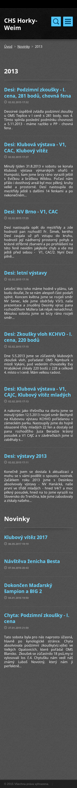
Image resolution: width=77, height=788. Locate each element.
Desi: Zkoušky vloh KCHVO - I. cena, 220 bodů (38, 337)
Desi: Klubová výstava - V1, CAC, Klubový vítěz (35, 147)
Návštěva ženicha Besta (32, 561)
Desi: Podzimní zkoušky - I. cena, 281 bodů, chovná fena (37, 92)
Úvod (8, 46)
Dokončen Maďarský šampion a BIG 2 (28, 588)
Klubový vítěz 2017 (25, 537)
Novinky (23, 46)
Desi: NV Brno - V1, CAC (31, 211)
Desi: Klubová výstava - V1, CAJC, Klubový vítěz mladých (37, 391)
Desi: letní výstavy (25, 272)
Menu (68, 21)
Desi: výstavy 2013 (25, 456)
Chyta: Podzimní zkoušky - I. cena (36, 618)
